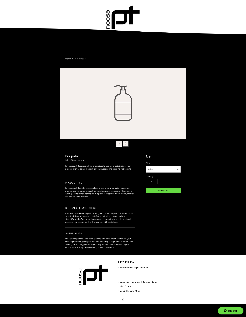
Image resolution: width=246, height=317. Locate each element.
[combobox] (163, 169)
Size (148, 163)
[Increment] (155, 181)
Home (68, 58)
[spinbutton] (151, 181)
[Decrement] (148, 181)
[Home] (123, 298)
